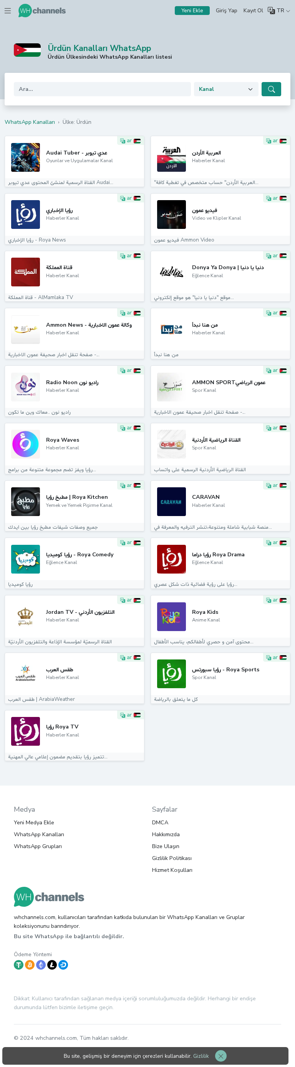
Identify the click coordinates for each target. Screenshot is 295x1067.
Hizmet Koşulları (172, 870)
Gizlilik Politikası (172, 858)
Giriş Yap (226, 10)
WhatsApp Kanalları (39, 834)
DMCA (160, 822)
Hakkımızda (166, 834)
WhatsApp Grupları (38, 846)
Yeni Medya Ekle (34, 822)
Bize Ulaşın (165, 846)
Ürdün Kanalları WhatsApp (99, 48)
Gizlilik (201, 1056)
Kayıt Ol (253, 10)
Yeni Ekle (192, 10)
